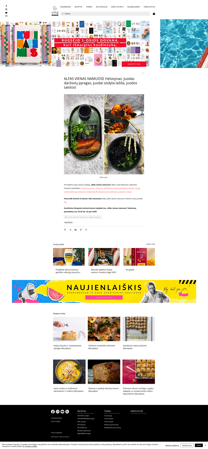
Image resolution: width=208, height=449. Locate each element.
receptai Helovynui (95, 217)
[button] (154, 13)
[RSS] (67, 411)
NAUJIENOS (68, 222)
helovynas (83, 217)
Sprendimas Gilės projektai (60, 437)
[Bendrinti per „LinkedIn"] (76, 230)
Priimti (199, 445)
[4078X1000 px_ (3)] (104, 43)
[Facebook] (53, 411)
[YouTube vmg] (6, 13)
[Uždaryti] (205, 445)
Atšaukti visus (187, 445)
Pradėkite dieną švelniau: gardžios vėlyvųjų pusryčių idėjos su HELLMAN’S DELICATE (68, 271)
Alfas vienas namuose (71, 217)
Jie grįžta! (130, 269)
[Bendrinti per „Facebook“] (65, 230)
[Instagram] (57, 411)
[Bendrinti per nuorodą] (81, 230)
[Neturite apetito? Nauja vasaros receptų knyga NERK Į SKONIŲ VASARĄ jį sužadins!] (104, 257)
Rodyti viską (150, 244)
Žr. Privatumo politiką (30, 446)
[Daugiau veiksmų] (142, 73)
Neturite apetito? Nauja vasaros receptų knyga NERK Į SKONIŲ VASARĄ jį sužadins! (104, 271)
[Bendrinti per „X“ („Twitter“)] (70, 230)
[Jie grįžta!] (139, 257)
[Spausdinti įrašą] (86, 230)
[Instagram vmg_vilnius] (6, 9)
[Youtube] (62, 411)
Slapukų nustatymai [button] (172, 445)
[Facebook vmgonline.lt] (6, 6)
